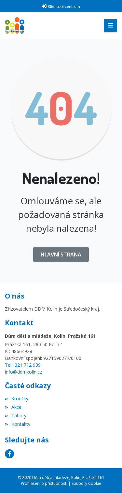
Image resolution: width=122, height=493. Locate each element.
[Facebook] (9, 453)
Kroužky (19, 398)
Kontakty (20, 424)
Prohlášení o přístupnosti (44, 483)
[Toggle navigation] (110, 25)
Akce (16, 407)
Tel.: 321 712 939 (23, 365)
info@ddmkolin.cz (23, 372)
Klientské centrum (64, 6)
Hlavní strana (61, 254)
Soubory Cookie (86, 483)
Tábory (18, 415)
